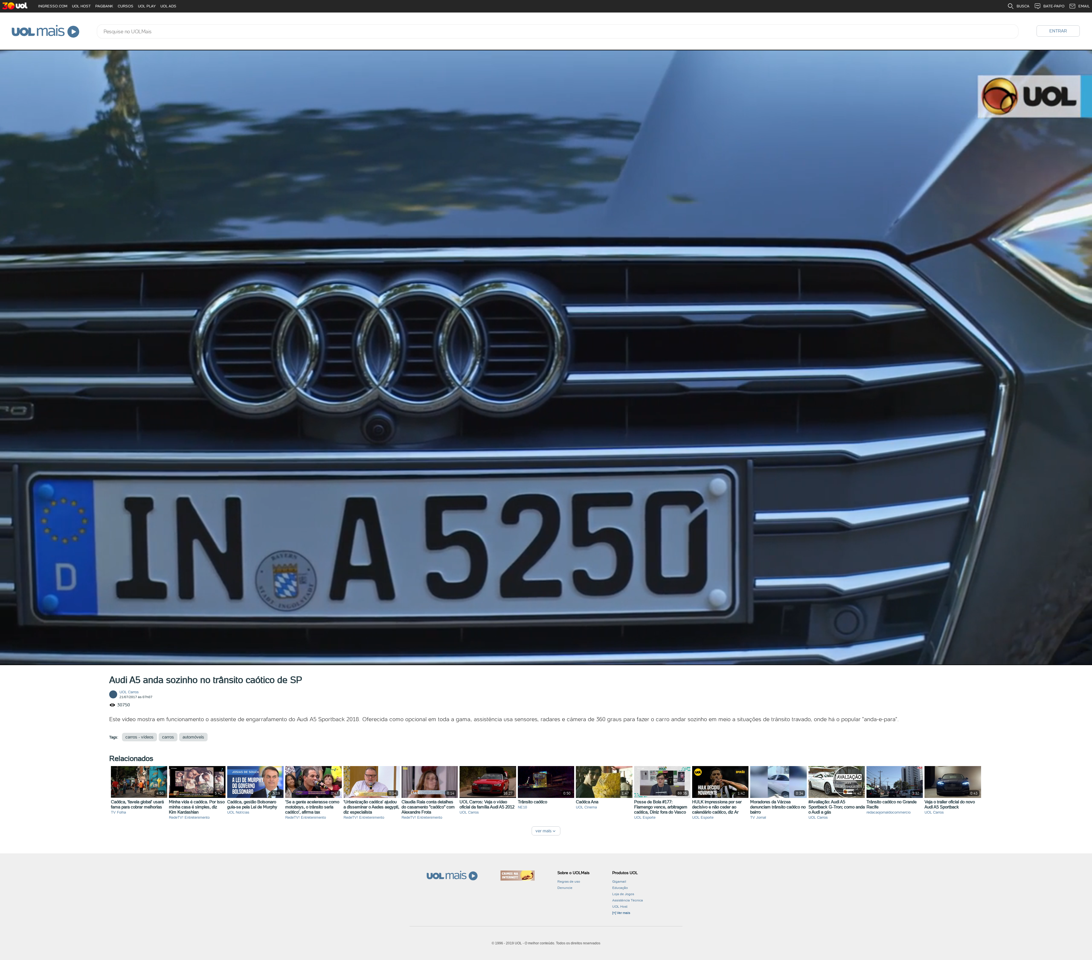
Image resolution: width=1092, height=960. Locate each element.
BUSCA (1023, 6)
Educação (620, 888)
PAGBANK (104, 6)
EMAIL (1084, 6)
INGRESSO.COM (52, 6)
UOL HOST (81, 6)
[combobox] (558, 31)
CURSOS (125, 6)
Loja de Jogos (623, 894)
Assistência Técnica (627, 900)
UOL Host (619, 907)
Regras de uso (568, 882)
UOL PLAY (147, 6)
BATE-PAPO (1053, 6)
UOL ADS (168, 6)
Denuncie (564, 888)
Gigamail (619, 882)
